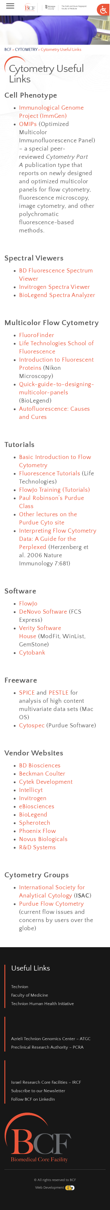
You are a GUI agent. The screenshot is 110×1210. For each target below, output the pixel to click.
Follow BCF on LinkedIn (33, 1099)
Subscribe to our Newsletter (38, 1090)
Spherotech (34, 823)
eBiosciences (37, 806)
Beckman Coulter (42, 774)
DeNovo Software (43, 612)
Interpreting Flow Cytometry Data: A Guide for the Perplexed (58, 539)
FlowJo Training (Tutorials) (54, 490)
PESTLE (59, 693)
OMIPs (28, 124)
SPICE (27, 693)
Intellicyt (31, 790)
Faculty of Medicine (29, 995)
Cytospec (32, 725)
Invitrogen (33, 798)
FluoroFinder (36, 335)
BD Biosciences (40, 765)
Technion (19, 986)
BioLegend (33, 815)
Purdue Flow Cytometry (51, 904)
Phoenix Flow (37, 831)
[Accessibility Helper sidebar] (103, 10)
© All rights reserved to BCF (55, 1180)
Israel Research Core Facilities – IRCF (46, 1082)
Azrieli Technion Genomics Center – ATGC (51, 1038)
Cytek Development (46, 782)
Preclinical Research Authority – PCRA (47, 1047)
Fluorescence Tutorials (49, 473)
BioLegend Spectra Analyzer (57, 295)
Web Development (50, 1188)
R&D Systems (37, 847)
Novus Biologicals (43, 839)
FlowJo (28, 603)
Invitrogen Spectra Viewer (54, 287)
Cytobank (32, 653)
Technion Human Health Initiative (42, 1003)
